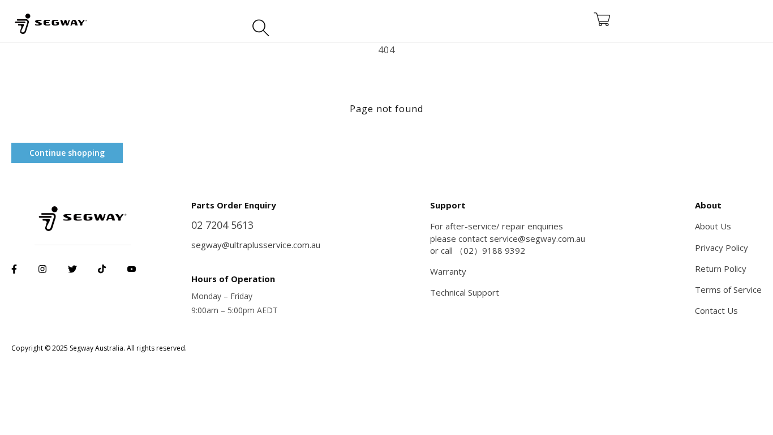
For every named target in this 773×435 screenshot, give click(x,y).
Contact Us (716, 310)
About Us (713, 226)
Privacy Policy (721, 247)
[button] (261, 24)
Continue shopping (67, 152)
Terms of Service (728, 289)
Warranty (448, 271)
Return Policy (720, 268)
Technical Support (464, 292)
